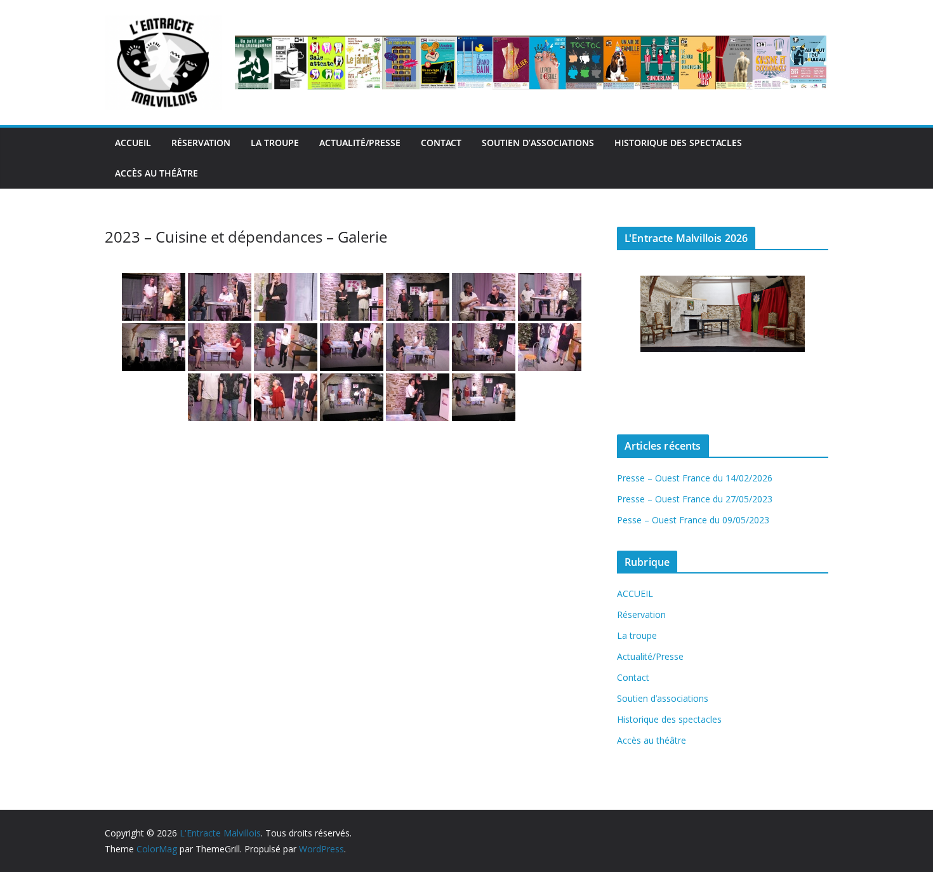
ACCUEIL (133, 143)
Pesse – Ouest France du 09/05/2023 (693, 520)
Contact (441, 143)
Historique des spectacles (678, 143)
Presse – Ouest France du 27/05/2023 (694, 499)
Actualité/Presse (359, 143)
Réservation (200, 143)
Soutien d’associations (538, 143)
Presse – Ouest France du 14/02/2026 (694, 478)
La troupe (275, 143)
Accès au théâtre (156, 173)
